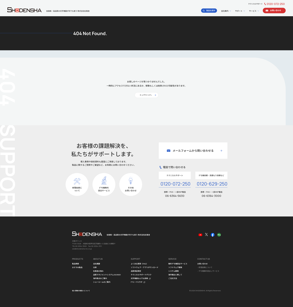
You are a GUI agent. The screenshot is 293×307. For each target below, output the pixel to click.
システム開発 (173, 271)
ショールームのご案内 (101, 282)
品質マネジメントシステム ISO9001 (107, 275)
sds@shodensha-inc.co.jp (82, 249)
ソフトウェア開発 (175, 267)
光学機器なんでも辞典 (139, 278)
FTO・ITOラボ (136, 282)
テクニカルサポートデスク (141, 275)
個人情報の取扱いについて (81, 291)
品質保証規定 (136, 271)
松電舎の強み (98, 271)
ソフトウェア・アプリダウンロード (144, 267)
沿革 (95, 267)
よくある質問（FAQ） (139, 264)
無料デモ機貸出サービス (177, 264)
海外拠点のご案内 (100, 278)
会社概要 (96, 264)
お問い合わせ (202, 264)
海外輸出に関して (175, 275)
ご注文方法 (172, 278)
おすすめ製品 (77, 267)
